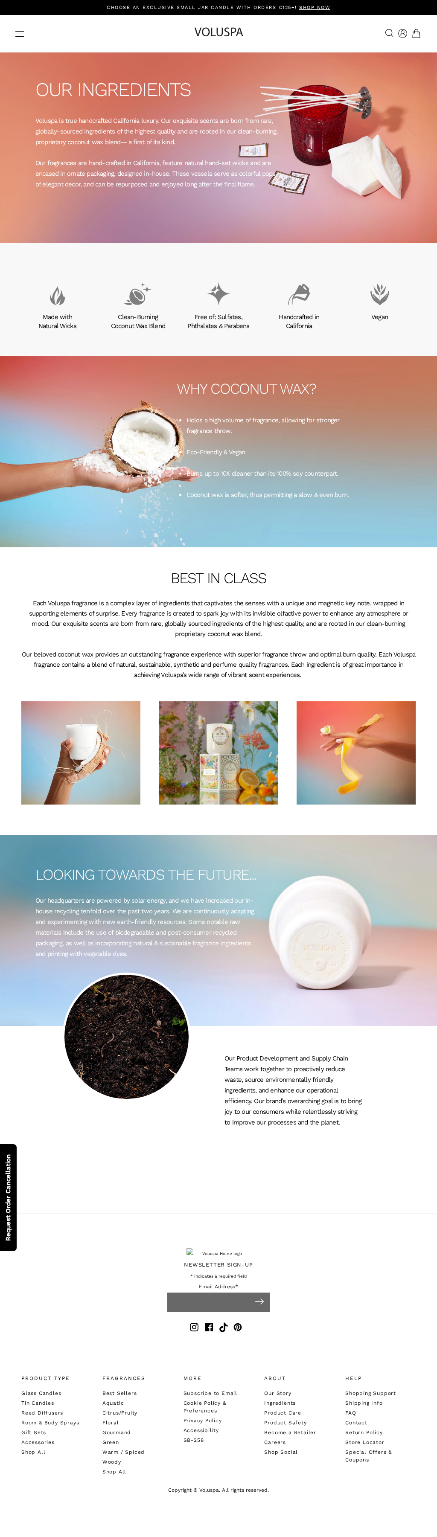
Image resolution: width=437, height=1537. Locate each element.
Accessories (38, 1442)
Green (110, 1442)
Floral (110, 1423)
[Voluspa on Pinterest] (237, 1328)
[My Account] (402, 33)
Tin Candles (37, 1403)
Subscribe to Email (210, 1393)
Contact (356, 1423)
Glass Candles (41, 1393)
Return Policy (363, 1432)
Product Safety (285, 1423)
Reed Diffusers (42, 1413)
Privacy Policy (203, 1421)
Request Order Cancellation (8, 1197)
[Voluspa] (218, 33)
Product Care (282, 1413)
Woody (111, 1462)
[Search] (387, 33)
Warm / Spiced (123, 1452)
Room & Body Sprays (50, 1423)
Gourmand (116, 1432)
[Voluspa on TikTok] (224, 1328)
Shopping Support (370, 1393)
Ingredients (280, 1403)
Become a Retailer (290, 1432)
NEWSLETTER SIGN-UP (218, 1264)
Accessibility (201, 1430)
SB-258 (194, 1440)
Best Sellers (119, 1393)
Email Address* (218, 1287)
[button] (418, 33)
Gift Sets (33, 1432)
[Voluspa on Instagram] (194, 1328)
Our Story (277, 1393)
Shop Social (281, 1452)
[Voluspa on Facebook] (209, 1328)
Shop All (33, 1452)
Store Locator (364, 1442)
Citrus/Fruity (119, 1413)
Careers (275, 1442)
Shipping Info (363, 1403)
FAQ (350, 1413)
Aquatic (113, 1403)
